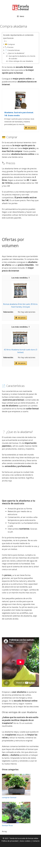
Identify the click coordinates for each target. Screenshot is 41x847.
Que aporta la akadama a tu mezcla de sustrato (22, 57)
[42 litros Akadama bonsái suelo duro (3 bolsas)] (20, 344)
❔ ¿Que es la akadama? (14, 53)
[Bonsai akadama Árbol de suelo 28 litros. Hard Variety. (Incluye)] (20, 299)
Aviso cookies (25, 841)
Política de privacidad (9, 841)
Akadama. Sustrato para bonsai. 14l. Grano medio (19, 114)
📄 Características (12, 50)
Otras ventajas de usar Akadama (21, 61)
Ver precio (31, 128)
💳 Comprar (10, 44)
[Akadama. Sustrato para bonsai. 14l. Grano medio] (20, 100)
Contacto (36, 841)
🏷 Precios (9, 47)
